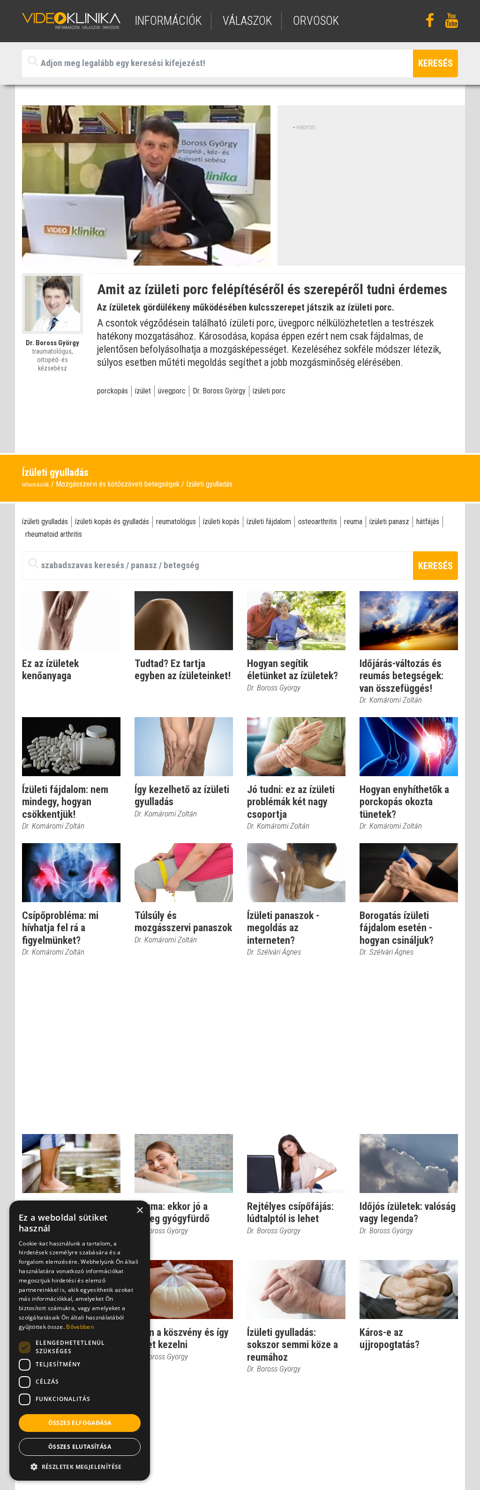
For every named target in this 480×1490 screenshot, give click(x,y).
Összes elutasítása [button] (79, 1447)
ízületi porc (269, 390)
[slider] (145, 258)
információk (168, 21)
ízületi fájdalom (269, 521)
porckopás (112, 390)
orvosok (316, 21)
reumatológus (176, 521)
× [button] (139, 1210)
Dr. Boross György (219, 390)
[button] (80, 1466)
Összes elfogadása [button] (80, 1423)
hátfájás (427, 521)
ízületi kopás (221, 521)
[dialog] (79, 1341)
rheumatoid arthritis (53, 534)
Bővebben (79, 1327)
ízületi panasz (389, 521)
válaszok (247, 21)
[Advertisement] (371, 196)
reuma (353, 521)
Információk (35, 485)
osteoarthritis (317, 521)
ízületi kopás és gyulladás (112, 521)
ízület (143, 390)
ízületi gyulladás (45, 521)
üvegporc (172, 390)
